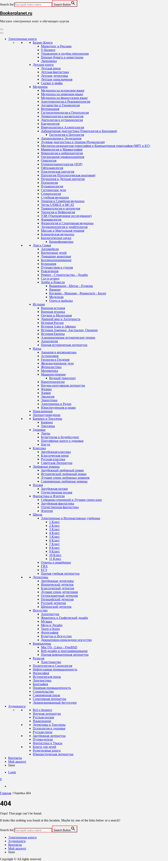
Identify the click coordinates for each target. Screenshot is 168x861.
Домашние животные (56, 256)
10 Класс (55, 555)
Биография (40, 684)
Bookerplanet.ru (16, 13)
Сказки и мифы (52, 83)
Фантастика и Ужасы (47, 743)
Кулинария (48, 263)
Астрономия (49, 356)
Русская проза (42, 732)
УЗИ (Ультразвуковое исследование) (66, 216)
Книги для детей (44, 747)
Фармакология (51, 219)
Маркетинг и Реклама (56, 46)
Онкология (48, 160)
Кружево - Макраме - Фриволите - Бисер (77, 293)
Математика (49, 370)
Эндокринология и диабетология (64, 227)
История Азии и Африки (58, 326)
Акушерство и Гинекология (60, 105)
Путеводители (43, 739)
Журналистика (51, 367)
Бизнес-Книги (43, 42)
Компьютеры (42, 643)
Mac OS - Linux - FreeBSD (59, 647)
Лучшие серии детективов (59, 592)
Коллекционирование (56, 260)
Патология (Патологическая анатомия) (68, 175)
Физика (46, 389)
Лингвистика (42, 680)
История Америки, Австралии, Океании (69, 330)
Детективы (40, 577)
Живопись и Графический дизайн (64, 617)
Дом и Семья (42, 245)
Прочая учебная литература (60, 573)
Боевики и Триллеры (47, 418)
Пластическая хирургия (57, 171)
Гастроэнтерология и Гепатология (65, 112)
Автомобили (50, 249)
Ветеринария (50, 109)
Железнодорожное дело (57, 363)
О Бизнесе (48, 50)
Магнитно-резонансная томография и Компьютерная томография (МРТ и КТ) (95, 145)
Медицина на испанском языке (62, 90)
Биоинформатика (61, 241)
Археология (49, 341)
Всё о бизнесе (42, 710)
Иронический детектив (57, 584)
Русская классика (53, 459)
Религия (38, 658)
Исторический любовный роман (63, 474)
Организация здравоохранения (62, 157)
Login (12, 772)
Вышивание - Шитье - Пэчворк (71, 286)
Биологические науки (56, 238)
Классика (39, 448)
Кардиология (50, 123)
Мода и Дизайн (51, 625)
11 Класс (55, 558)
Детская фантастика (55, 72)
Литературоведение (46, 415)
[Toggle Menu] (1, 33)
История (39, 304)
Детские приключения (56, 79)
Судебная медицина (55, 197)
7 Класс (54, 544)
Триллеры (48, 426)
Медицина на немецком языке (62, 94)
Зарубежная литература (49, 735)
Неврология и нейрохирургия (62, 153)
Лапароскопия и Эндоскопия (61, 138)
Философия (41, 673)
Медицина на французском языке (64, 98)
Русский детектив (53, 603)
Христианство (51, 662)
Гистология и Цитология (66, 134)
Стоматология (51, 193)
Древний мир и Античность (60, 319)
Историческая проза (47, 676)
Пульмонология (52, 186)
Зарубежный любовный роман (62, 470)
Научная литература (47, 713)
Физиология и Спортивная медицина (67, 223)
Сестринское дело (53, 190)
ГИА (44, 566)
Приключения (42, 411)
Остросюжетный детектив (59, 595)
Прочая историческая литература (64, 345)
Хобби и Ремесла (53, 282)
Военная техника (53, 311)
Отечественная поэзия (56, 492)
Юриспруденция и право (58, 407)
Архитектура (50, 614)
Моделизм (56, 297)
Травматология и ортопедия (60, 208)
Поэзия (38, 485)
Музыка (46, 621)
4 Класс (54, 533)
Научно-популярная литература (63, 385)
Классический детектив (57, 588)
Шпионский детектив (56, 606)
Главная (5, 793)
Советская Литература (56, 463)
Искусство (40, 610)
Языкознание (42, 721)
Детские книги (43, 64)
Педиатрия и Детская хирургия (63, 179)
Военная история (53, 308)
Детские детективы (54, 75)
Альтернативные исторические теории (68, 337)
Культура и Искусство (56, 636)
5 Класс (54, 536)
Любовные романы (46, 466)
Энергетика (49, 400)
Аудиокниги (17, 706)
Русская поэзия (43, 717)
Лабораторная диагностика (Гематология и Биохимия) (79, 131)
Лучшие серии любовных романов (65, 477)
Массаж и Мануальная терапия (62, 230)
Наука (37, 348)
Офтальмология (52, 168)
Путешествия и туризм (57, 267)
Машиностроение (53, 374)
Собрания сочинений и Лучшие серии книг (71, 499)
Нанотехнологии (53, 381)
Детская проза (51, 68)
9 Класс (54, 551)
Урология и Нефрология (58, 212)
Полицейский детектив (57, 599)
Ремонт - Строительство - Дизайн (64, 275)
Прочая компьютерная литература (65, 654)
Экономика (49, 61)
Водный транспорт (62, 378)
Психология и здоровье (49, 728)
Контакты (15, 758)
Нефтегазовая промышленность (55, 669)
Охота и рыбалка (61, 300)
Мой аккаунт (17, 761)
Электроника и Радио (56, 404)
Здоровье (39, 429)
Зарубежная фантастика (57, 503)
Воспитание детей (54, 252)
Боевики (47, 422)
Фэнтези (47, 511)
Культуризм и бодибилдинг (60, 437)
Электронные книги (22, 39)
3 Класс (54, 529)
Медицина (40, 86)
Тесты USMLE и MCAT (57, 204)
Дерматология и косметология (62, 116)
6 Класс (54, 540)
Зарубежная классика (56, 452)
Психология (49, 182)
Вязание (55, 289)
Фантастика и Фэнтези (49, 496)
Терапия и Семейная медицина (62, 201)
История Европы (53, 334)
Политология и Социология (52, 665)
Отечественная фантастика (60, 507)
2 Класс (54, 525)
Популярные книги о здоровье (62, 440)
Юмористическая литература (53, 754)
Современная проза (46, 695)
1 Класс (54, 522)
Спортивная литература (49, 699)
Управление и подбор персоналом (65, 53)
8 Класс (54, 547)
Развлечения (49, 271)
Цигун (45, 444)
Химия (46, 393)
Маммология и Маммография (61, 149)
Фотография (49, 632)
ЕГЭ (44, 570)
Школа (37, 514)
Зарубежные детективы (57, 581)
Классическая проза (55, 455)
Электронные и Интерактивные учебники (70, 518)
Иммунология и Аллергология (62, 127)
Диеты (45, 433)
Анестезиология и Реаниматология (65, 101)
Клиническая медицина (57, 234)
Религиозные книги (47, 750)
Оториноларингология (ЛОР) (61, 164)
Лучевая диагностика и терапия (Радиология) (73, 142)
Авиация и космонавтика (58, 352)
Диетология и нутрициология (62, 120)
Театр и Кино (50, 629)
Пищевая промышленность (52, 688)
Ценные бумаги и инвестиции (62, 57)
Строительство (43, 691)
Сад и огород (50, 278)
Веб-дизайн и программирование (64, 651)
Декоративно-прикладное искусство (66, 640)
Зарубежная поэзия (54, 488)
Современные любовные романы (64, 481)
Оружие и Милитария (56, 315)
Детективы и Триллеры (49, 724)
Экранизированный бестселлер (55, 702)
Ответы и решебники (56, 562)
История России (52, 322)
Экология (47, 396)
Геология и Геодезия (55, 359)
